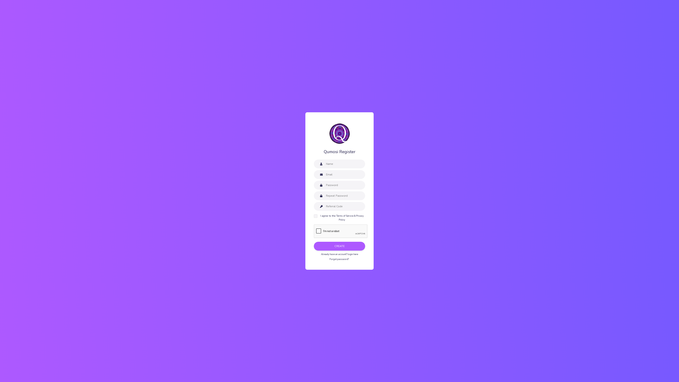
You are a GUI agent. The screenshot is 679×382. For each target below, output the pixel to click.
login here (353, 254)
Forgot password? (339, 259)
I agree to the (342, 217)
